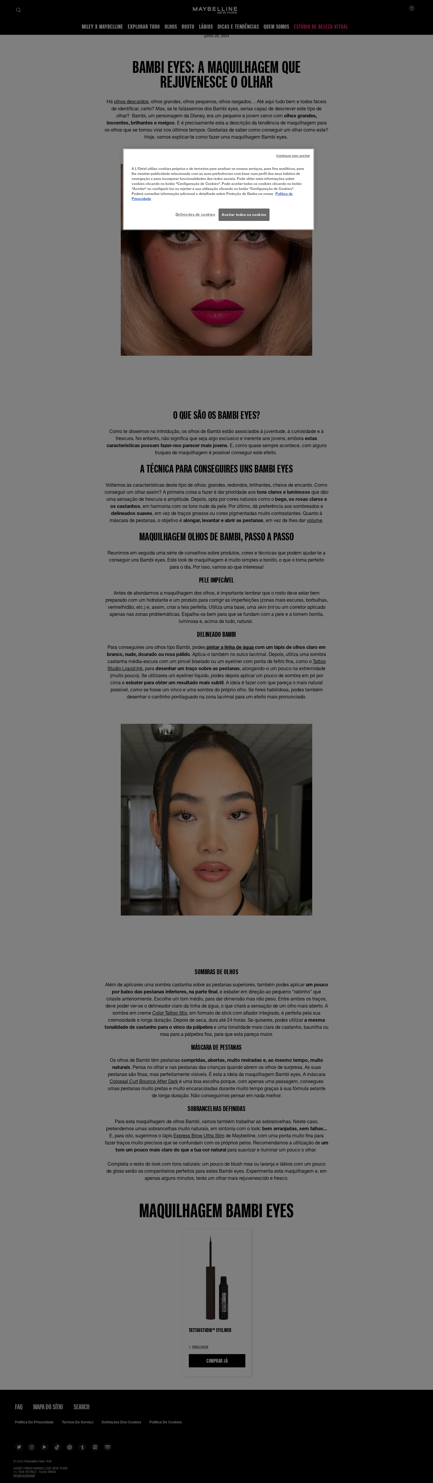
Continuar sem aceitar (293, 156)
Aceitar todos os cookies (244, 214)
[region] (218, 189)
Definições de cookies (195, 214)
